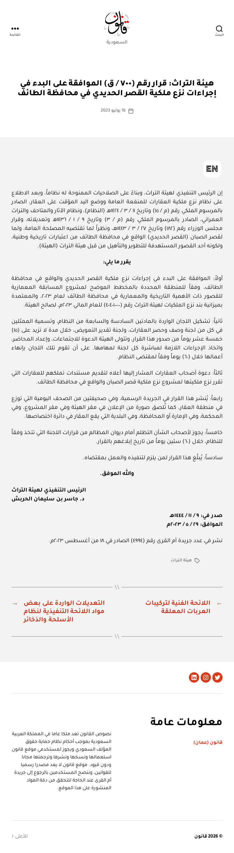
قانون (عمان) (208, 742)
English (212, 168)
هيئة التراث (181, 560)
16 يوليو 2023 (113, 111)
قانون (200, 836)
